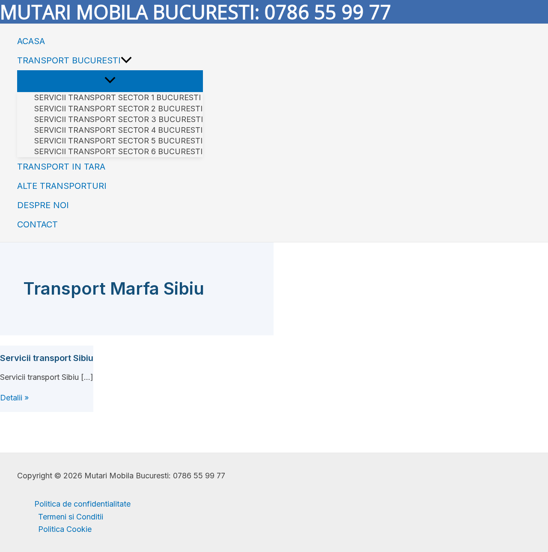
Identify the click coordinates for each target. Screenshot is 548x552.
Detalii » (14, 397)
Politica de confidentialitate (82, 503)
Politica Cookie (65, 529)
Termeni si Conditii (70, 516)
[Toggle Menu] (110, 80)
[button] (126, 60)
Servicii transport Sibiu (46, 358)
